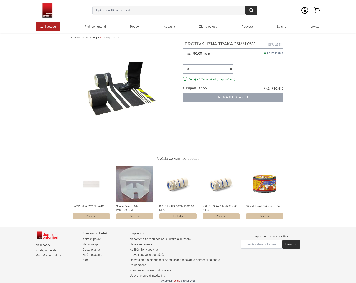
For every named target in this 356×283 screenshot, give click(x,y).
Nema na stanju (233, 97)
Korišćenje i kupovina (144, 249)
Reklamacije (138, 265)
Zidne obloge (208, 26)
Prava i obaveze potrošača (147, 254)
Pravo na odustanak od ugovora (151, 270)
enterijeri (181, 280)
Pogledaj (91, 216)
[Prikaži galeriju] (122, 92)
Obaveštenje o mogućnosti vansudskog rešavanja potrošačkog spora (175, 259)
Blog (86, 259)
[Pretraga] (251, 10)
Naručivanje (90, 244)
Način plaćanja (92, 254)
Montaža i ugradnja (48, 255)
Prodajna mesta (46, 250)
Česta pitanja (91, 249)
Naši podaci (43, 245)
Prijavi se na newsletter (270, 236)
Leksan (315, 26)
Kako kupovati (92, 239)
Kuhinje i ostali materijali (85, 37)
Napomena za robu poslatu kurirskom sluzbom (160, 239)
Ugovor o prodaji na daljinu (147, 275)
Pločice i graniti (95, 26)
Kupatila (169, 26)
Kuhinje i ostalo (111, 37)
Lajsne (281, 26)
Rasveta (247, 26)
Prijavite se (291, 244)
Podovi (135, 26)
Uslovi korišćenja (141, 244)
